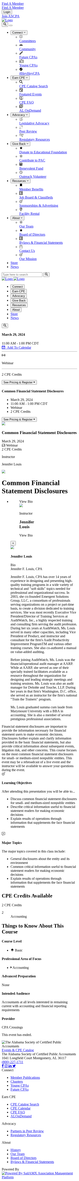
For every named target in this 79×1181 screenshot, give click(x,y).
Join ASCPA (11, 16)
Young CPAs (28, 65)
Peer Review (28, 131)
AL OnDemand (30, 110)
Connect (18, 32)
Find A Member (13, 3)
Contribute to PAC (32, 160)
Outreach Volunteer (32, 176)
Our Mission (28, 259)
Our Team (26, 226)
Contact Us (27, 251)
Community (27, 49)
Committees (27, 41)
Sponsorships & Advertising (38, 205)
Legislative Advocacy (34, 123)
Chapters (17, 1081)
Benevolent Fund (31, 168)
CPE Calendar (21, 1108)
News (15, 267)
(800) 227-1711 (12, 1062)
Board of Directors (32, 234)
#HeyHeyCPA (29, 73)
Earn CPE (19, 77)
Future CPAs (28, 57)
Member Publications (25, 1077)
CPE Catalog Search (33, 86)
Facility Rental (29, 213)
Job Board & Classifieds (36, 197)
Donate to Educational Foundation (43, 152)
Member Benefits (31, 189)
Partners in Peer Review (27, 1131)
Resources (19, 181)
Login (7, 12)
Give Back (19, 143)
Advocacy (19, 115)
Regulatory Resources (34, 139)
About (16, 218)
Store (14, 263)
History (16, 1150)
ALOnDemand (21, 1116)
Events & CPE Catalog (18, 1050)
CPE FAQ (26, 102)
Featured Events (30, 94)
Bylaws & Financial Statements (41, 242)
